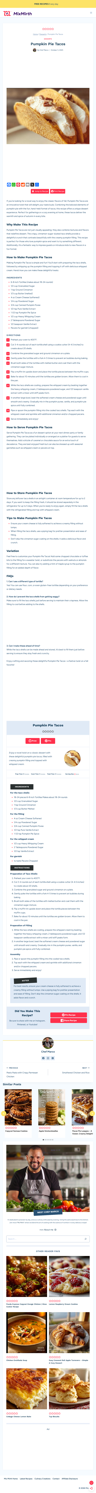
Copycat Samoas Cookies (16, 1131)
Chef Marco (44, 50)
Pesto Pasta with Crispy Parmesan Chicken (22, 1072)
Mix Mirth (20, 1222)
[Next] (92, 1113)
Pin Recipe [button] (70, 1015)
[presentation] (18, 1107)
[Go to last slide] (3, 1113)
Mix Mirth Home (11, 1479)
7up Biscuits (54, 1417)
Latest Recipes (26, 1479)
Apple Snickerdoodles (48, 1131)
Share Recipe (70, 1020)
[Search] (85, 1239)
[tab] (43, 1139)
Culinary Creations (42, 1479)
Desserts (48, 39)
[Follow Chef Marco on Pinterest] (53, 1058)
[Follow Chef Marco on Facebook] (43, 1058)
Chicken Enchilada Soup (16, 1360)
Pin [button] (49, 741)
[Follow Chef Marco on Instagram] (48, 1058)
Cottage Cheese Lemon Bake (18, 1417)
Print (34, 741)
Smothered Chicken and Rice (75, 1070)
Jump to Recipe (41, 191)
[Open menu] (91, 13)
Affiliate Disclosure (70, 1479)
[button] (43, 29)
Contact (56, 1479)
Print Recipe (59, 191)
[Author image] (34, 50)
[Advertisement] (48, 70)
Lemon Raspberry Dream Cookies (63, 1304)
